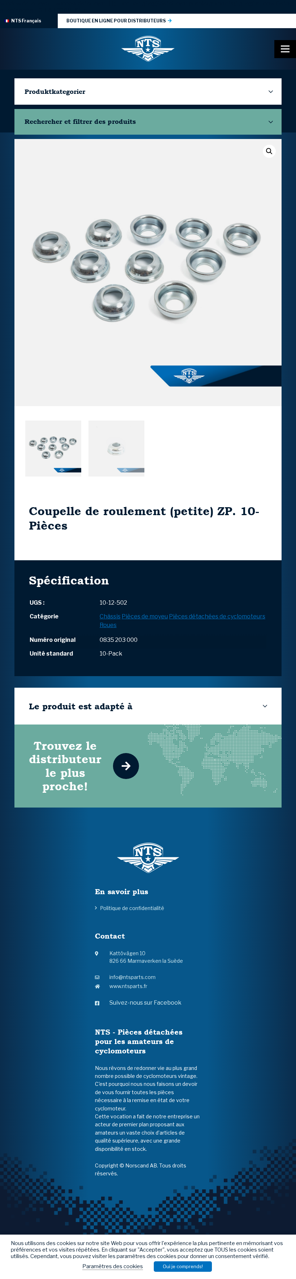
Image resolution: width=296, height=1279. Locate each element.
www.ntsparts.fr (128, 986)
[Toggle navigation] (285, 49)
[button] (269, 151)
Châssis (110, 616)
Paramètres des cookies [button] (112, 1266)
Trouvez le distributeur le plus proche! (65, 766)
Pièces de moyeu (145, 616)
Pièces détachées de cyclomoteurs (217, 616)
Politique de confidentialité (132, 908)
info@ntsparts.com (132, 977)
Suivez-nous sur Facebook (145, 1002)
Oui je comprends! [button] (183, 1266)
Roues (108, 625)
